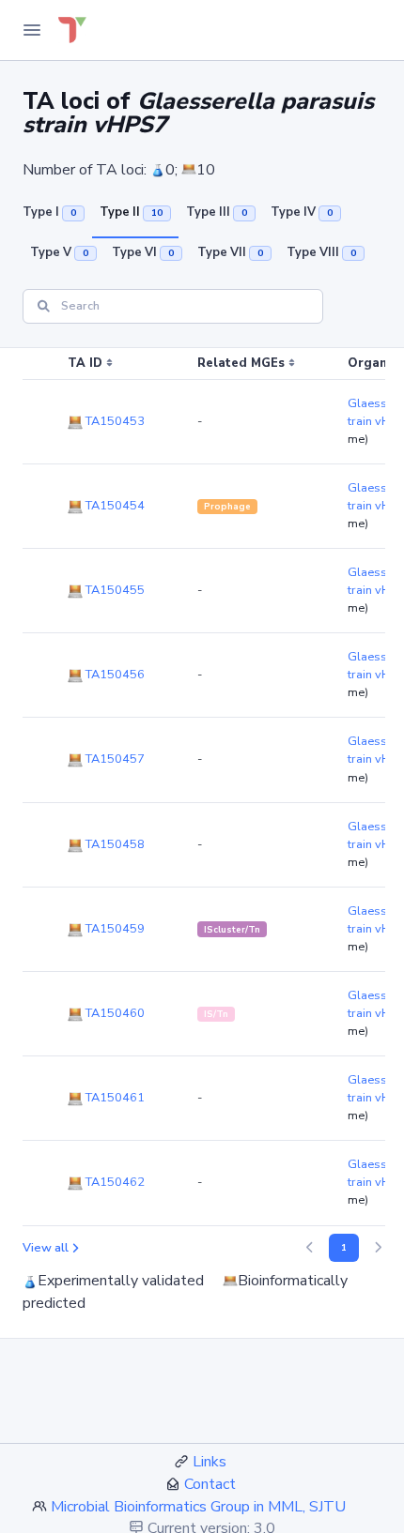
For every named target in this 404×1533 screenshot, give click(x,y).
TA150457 (114, 759)
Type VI (143, 252)
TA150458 (114, 844)
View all (46, 1247)
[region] (202, 787)
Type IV (302, 212)
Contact (210, 1484)
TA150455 (114, 590)
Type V (59, 252)
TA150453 (114, 421)
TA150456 (114, 674)
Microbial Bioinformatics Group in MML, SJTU (198, 1506)
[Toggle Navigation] (32, 30)
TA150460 (114, 1013)
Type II (131, 212)
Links (209, 1461)
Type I (49, 212)
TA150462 (114, 1182)
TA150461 (114, 1097)
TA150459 (114, 928)
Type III (216, 212)
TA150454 (114, 505)
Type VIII (321, 252)
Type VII (230, 252)
